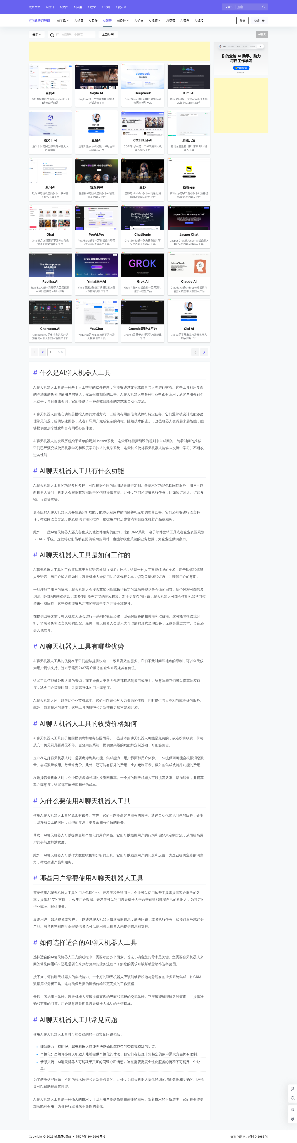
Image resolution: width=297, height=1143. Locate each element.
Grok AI (142, 281)
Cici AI (189, 329)
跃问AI (50, 187)
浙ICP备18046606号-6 (90, 1136)
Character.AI (50, 329)
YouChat (96, 329)
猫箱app (189, 187)
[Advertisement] (119, 51)
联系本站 (34, 7)
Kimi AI (188, 93)
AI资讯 (50, 7)
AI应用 (78, 7)
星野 (142, 187)
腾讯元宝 (188, 140)
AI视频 (153, 20)
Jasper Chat (189, 234)
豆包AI (96, 140)
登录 (242, 20)
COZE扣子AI (142, 140)
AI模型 (92, 7)
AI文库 (64, 7)
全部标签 (108, 34)
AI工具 (61, 20)
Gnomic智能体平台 (142, 329)
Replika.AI (50, 281)
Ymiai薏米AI (96, 281)
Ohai (50, 234)
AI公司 (106, 7)
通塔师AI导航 (62, 1136)
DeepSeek (143, 93)
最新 (35, 34)
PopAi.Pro (96, 234)
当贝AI (50, 93)
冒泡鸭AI (96, 187)
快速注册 (259, 20)
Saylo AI (96, 93)
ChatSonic (142, 234)
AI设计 (121, 20)
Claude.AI (189, 281)
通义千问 (50, 140)
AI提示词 (121, 7)
